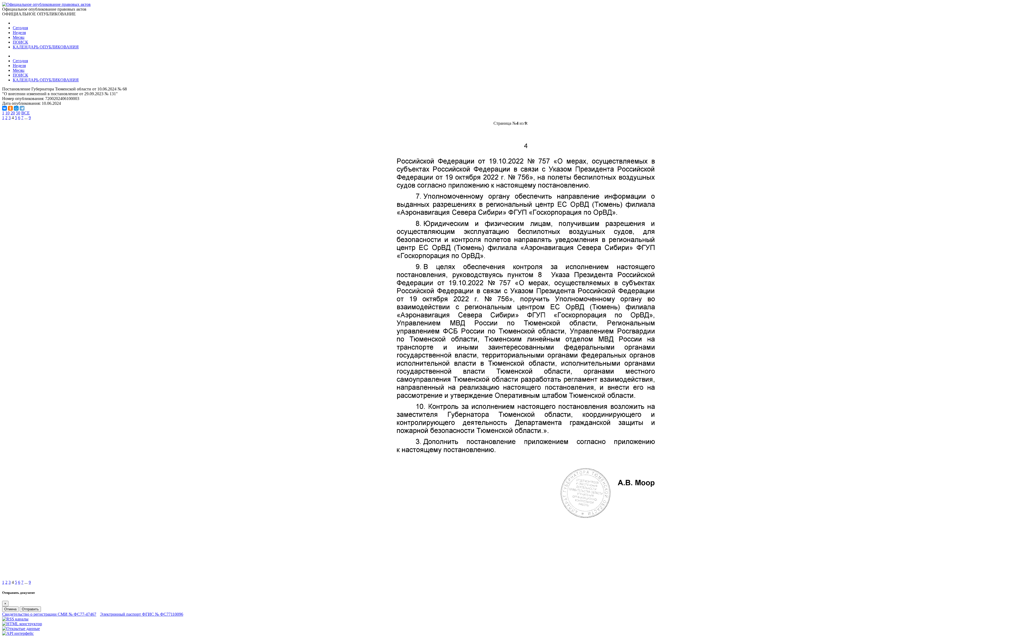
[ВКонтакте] (4, 108)
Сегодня (20, 28)
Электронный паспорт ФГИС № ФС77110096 (141, 614)
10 (7, 113)
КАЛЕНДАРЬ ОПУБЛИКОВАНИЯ (46, 47)
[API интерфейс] (18, 633)
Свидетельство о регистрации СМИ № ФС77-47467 (49, 614)
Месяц (18, 37)
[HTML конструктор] (22, 624)
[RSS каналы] (15, 619)
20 (13, 113)
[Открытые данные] (21, 628)
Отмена (10, 609)
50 (18, 113)
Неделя (19, 32)
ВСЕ (25, 113)
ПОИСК (20, 42)
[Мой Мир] (16, 108)
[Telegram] (22, 108)
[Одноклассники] (10, 108)
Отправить (30, 609)
